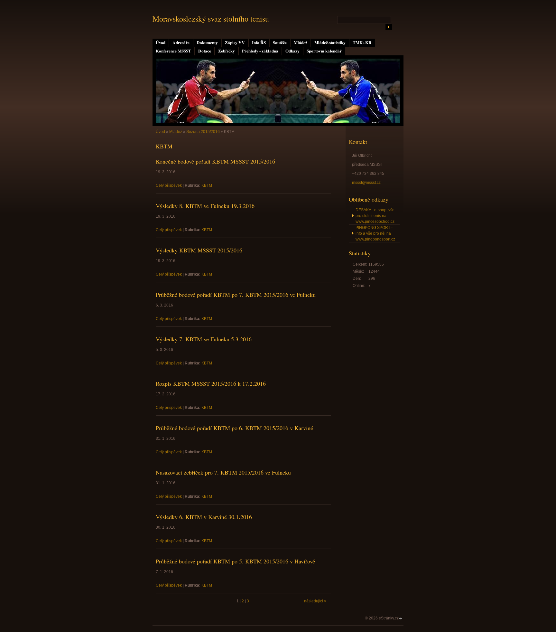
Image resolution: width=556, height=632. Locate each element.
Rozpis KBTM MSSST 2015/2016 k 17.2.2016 (211, 383)
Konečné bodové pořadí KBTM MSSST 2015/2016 (215, 161)
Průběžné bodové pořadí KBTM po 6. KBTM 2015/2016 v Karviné (234, 428)
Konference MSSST (173, 51)
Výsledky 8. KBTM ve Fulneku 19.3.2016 (205, 206)
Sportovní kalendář (324, 51)
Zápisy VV (235, 42)
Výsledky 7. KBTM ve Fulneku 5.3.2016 (204, 339)
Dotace (204, 51)
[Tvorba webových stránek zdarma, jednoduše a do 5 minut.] (401, 618)
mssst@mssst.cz (366, 182)
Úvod (160, 42)
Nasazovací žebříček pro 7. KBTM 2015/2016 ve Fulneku (223, 472)
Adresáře (181, 42)
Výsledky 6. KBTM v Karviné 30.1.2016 (204, 517)
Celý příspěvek (169, 185)
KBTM (206, 185)
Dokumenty (207, 42)
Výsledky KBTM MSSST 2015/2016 (199, 250)
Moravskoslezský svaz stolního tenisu (211, 19)
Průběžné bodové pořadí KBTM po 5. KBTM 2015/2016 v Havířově (235, 561)
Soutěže (280, 42)
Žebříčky (226, 51)
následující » (315, 601)
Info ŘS (259, 42)
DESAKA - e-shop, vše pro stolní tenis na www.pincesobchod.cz (375, 216)
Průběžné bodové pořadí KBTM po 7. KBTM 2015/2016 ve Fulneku (236, 294)
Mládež (300, 42)
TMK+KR (362, 42)
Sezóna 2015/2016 (203, 131)
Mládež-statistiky (330, 42)
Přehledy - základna (260, 51)
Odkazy (292, 51)
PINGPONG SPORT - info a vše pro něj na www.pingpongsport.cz (375, 233)
